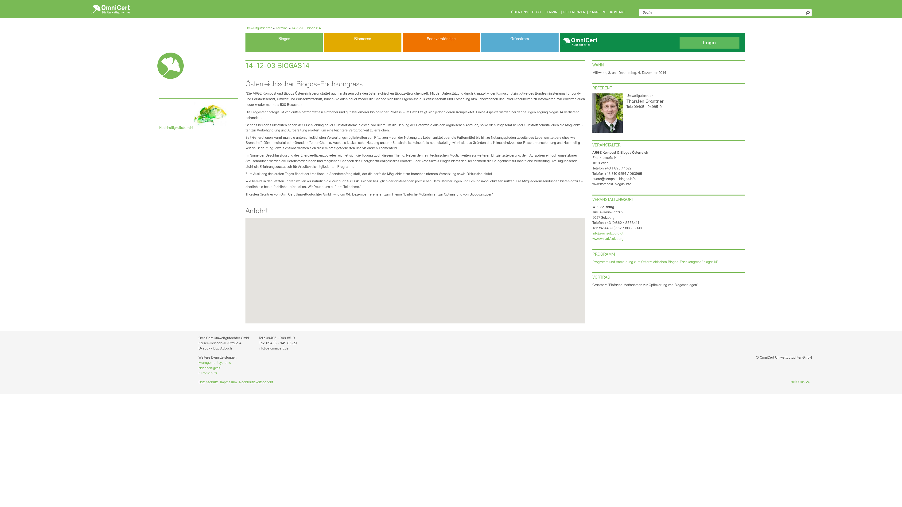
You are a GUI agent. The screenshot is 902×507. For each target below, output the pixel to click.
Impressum (228, 382)
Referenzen (574, 12)
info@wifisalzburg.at (607, 233)
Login (709, 42)
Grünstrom (519, 39)
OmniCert (110, 9)
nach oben (797, 382)
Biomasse (362, 39)
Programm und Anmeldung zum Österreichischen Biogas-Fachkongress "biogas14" (655, 262)
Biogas (284, 39)
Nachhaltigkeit (209, 368)
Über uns (519, 12)
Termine (552, 12)
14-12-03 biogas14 (306, 28)
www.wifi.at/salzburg (607, 239)
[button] (409, 271)
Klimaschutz (207, 373)
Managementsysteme (214, 363)
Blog (536, 12)
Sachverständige (441, 39)
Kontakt (617, 12)
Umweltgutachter (258, 28)
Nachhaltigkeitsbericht (176, 128)
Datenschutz (208, 382)
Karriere (597, 12)
